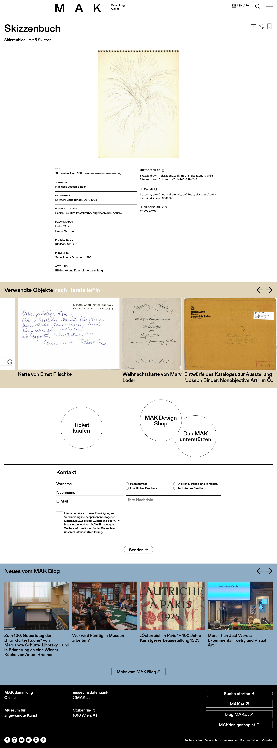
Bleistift (70, 213)
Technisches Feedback (192, 488)
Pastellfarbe (83, 213)
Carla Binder (74, 200)
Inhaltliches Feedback (143, 488)
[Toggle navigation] (269, 7)
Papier (59, 213)
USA (87, 200)
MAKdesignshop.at (237, 725)
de (234, 6)
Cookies (267, 740)
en (241, 5)
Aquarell (118, 213)
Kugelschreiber (101, 213)
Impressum (230, 740)
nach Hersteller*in (77, 290)
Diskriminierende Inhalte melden (198, 483)
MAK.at (237, 704)
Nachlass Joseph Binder (70, 187)
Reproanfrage (138, 483)
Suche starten (237, 693)
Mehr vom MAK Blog (136, 672)
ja (247, 5)
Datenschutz (213, 740)
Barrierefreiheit (249, 740)
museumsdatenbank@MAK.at (90, 695)
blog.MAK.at (237, 714)
